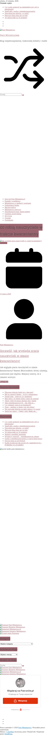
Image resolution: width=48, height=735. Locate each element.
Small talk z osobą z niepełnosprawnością (20, 11)
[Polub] (11, 625)
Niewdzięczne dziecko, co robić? (17, 13)
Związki (8, 218)
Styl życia (8, 216)
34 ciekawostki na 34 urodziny (16, 18)
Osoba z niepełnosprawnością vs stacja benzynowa (23, 439)
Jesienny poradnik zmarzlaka (15, 434)
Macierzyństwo (10, 207)
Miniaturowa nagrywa (13, 210)
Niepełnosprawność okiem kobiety (17, 212)
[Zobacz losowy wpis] (24, 92)
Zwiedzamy (9, 220)
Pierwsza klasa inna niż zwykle (16, 16)
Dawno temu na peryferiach (15, 441)
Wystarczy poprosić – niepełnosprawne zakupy (22, 437)
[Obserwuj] (10, 629)
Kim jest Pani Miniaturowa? (15, 199)
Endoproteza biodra (12, 205)
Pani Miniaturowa (9, 35)
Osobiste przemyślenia (13, 214)
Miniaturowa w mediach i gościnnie (18, 203)
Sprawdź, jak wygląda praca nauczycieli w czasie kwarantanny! (19, 355)
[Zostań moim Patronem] (9, 633)
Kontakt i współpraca (12, 201)
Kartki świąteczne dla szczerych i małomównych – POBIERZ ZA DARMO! (23, 444)
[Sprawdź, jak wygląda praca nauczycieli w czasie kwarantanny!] (21, 241)
